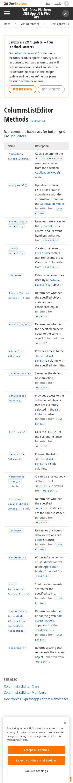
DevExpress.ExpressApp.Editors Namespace (36, 699)
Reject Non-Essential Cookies (36, 760)
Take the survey (22, 89)
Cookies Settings (36, 771)
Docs (7, 24)
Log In (58, 3)
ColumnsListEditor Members (25, 692)
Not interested (51, 89)
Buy (48, 3)
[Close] (65, 722)
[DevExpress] (16, 4)
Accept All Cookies (36, 750)
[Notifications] (66, 3)
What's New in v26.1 (28, 53)
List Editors (18, 136)
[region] (36, 750)
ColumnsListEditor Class (21, 686)
